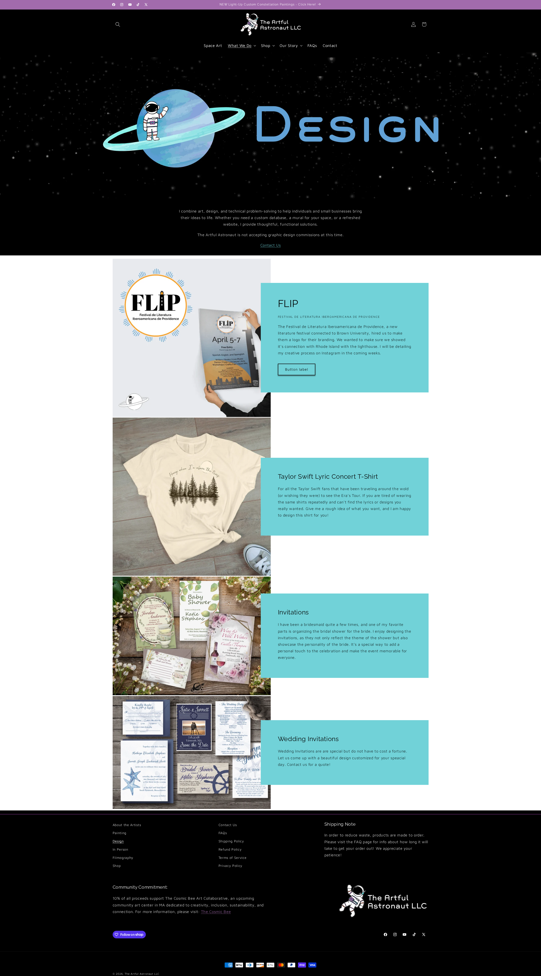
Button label (296, 369)
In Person (120, 849)
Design (118, 841)
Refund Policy (230, 849)
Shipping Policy (231, 841)
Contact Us (270, 245)
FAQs (223, 833)
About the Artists (127, 825)
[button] (118, 24)
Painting (120, 833)
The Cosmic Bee (216, 911)
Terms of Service (233, 858)
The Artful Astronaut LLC (142, 973)
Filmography (123, 858)
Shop (117, 866)
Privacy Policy (231, 866)
